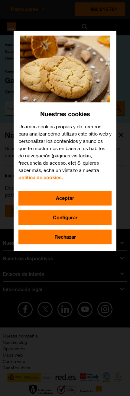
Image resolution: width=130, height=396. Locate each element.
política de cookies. (40, 177)
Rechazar (65, 236)
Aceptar (65, 198)
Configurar (65, 217)
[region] (65, 141)
